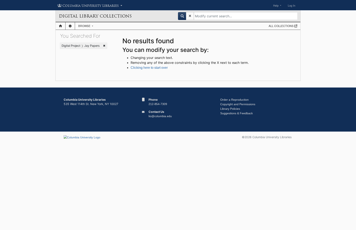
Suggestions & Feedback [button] (236, 113)
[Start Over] (190, 16)
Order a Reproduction (234, 99)
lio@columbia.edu (160, 116)
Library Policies (230, 108)
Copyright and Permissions (237, 104)
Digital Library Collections (95, 16)
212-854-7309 (158, 104)
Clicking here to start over (149, 67)
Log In (291, 5)
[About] (70, 26)
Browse (84, 26)
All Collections (281, 26)
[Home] (60, 26)
